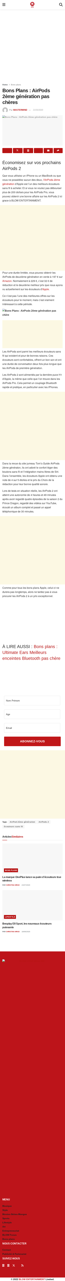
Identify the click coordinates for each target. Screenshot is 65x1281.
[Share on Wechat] (38, 150)
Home (5, 85)
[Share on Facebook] (7, 150)
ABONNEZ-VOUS (32, 741)
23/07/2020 (25, 885)
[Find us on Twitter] (13, 1265)
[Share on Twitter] (18, 150)
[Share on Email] (48, 150)
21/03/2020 (38, 110)
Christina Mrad (13, 885)
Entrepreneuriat (10, 1230)
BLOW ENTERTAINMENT (32, 1279)
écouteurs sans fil (13, 826)
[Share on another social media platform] (58, 150)
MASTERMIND (20, 110)
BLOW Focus (9, 1235)
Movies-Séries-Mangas (14, 1214)
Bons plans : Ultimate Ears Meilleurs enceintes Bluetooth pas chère (31, 652)
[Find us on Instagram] (8, 1265)
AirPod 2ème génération (22, 822)
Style (5, 1210)
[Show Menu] (3, 5)
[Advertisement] (32, 45)
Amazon (7, 281)
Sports (5, 1218)
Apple (45, 289)
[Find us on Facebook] (3, 1265)
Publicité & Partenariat (14, 1254)
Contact (6, 1250)
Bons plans (16, 85)
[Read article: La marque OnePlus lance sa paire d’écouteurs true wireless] (32, 858)
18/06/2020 (25, 931)
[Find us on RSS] (22, 1265)
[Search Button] (61, 5)
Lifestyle (10, 917)
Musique (7, 1206)
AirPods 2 (44, 822)
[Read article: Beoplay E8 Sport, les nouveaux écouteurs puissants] (32, 905)
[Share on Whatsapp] (28, 150)
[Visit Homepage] (32, 5)
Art (4, 1226)
